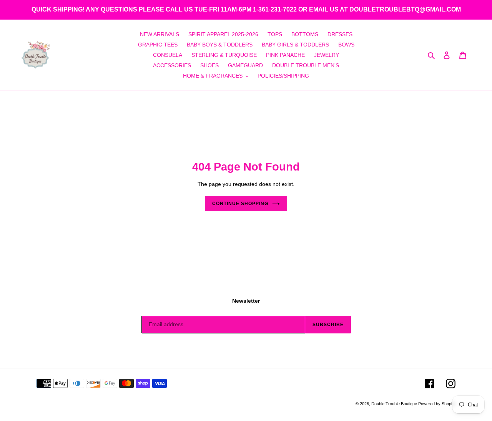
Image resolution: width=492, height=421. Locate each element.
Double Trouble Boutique (394, 403)
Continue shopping (240, 203)
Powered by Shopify (436, 403)
